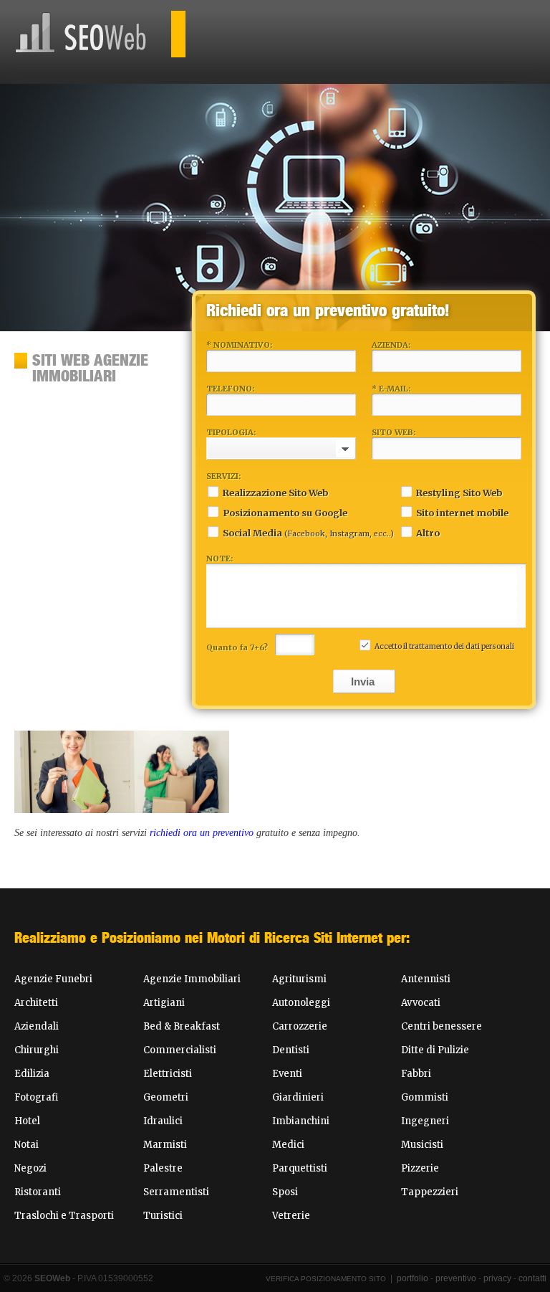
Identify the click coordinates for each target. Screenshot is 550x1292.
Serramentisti (176, 1192)
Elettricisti (167, 1074)
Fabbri (416, 1074)
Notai (26, 1145)
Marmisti (165, 1145)
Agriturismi (299, 979)
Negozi (30, 1168)
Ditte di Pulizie (435, 1050)
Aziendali (36, 1026)
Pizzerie (420, 1168)
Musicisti (422, 1145)
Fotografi (36, 1097)
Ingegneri (425, 1121)
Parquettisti (299, 1168)
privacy (497, 1278)
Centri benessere (441, 1026)
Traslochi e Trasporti (64, 1216)
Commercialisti (179, 1050)
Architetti (36, 1003)
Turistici (163, 1216)
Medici (288, 1145)
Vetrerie (291, 1216)
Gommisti (424, 1097)
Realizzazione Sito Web (275, 492)
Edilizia (31, 1074)
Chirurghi (36, 1050)
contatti (532, 1278)
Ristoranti (37, 1192)
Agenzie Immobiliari (192, 979)
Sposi (285, 1192)
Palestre (163, 1168)
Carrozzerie (299, 1026)
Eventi (287, 1074)
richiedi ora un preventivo (202, 832)
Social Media (308, 532)
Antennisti (425, 979)
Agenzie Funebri (53, 979)
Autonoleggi (301, 1003)
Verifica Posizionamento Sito (326, 1279)
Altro (428, 532)
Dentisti (290, 1050)
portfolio (412, 1278)
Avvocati (420, 1003)
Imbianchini (300, 1121)
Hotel (27, 1121)
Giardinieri (298, 1097)
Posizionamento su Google (285, 512)
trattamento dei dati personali (461, 646)
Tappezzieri (429, 1192)
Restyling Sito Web (459, 492)
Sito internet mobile (462, 512)
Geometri (165, 1097)
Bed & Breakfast (181, 1026)
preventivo (455, 1278)
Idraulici (163, 1121)
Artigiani (164, 1003)
